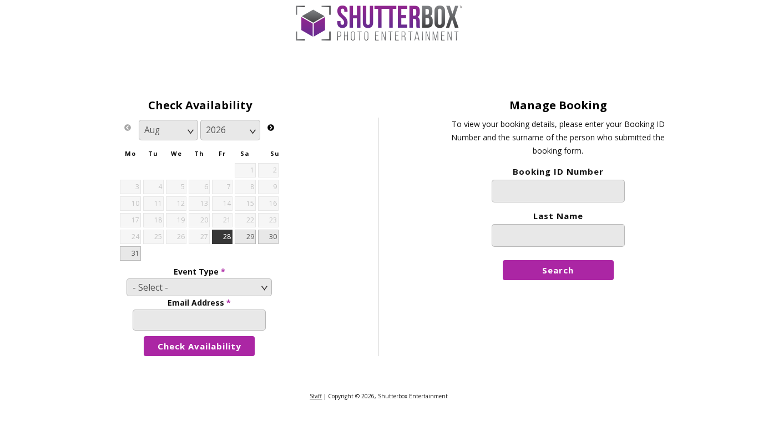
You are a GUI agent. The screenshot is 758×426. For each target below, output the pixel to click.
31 (135, 253)
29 (250, 236)
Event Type (199, 271)
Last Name (558, 215)
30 (273, 236)
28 (227, 236)
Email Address (199, 302)
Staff (316, 396)
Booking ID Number (558, 171)
